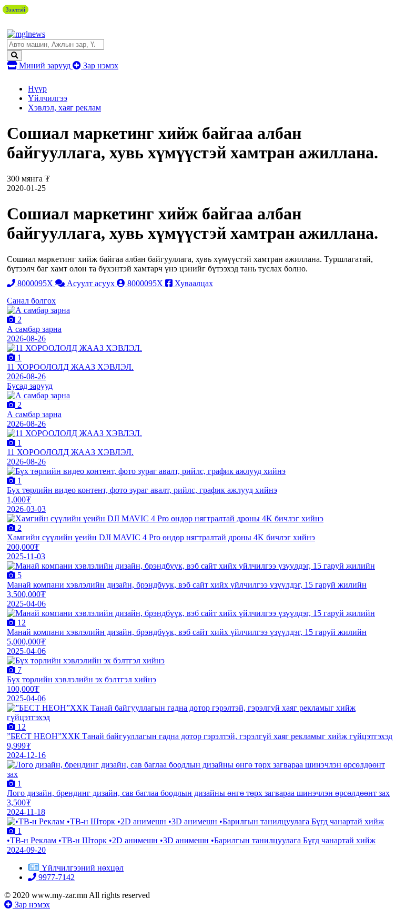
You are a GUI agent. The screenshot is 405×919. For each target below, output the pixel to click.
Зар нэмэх (99, 65)
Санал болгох (31, 300)
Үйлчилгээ (47, 98)
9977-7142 (55, 877)
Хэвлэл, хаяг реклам (64, 107)
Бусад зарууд (30, 385)
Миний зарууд (45, 65)
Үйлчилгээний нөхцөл (83, 867)
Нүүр (37, 88)
